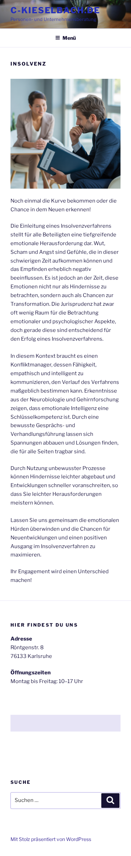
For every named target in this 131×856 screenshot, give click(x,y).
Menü (69, 38)
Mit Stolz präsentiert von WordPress (50, 839)
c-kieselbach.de (55, 10)
